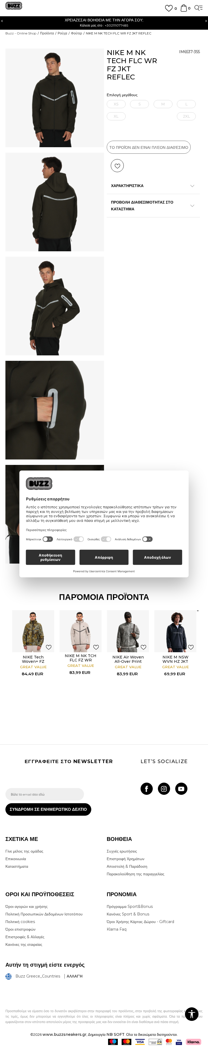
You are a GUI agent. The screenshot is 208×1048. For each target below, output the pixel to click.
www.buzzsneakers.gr (64, 1034)
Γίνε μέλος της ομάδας (24, 851)
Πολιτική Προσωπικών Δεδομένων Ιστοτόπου (44, 914)
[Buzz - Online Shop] (13, 8)
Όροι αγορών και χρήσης (26, 906)
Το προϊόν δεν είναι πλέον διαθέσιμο (148, 147)
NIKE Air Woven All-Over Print (128, 659)
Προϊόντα (47, 33)
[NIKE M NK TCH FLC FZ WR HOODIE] (81, 631)
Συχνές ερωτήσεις (122, 851)
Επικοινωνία (15, 858)
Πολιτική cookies (20, 921)
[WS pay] (155, 1042)
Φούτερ (76, 33)
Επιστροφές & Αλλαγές (24, 936)
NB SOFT (115, 1034)
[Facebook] (147, 789)
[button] (117, 165)
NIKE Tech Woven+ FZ (33, 659)
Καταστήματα (16, 866)
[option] (33, 664)
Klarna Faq (116, 929)
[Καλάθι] (184, 10)
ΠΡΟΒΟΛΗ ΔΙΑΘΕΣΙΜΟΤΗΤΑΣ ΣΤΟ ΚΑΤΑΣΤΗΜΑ (142, 205)
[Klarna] (193, 1042)
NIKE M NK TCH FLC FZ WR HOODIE (80, 660)
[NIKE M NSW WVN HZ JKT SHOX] (175, 631)
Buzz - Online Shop (20, 33)
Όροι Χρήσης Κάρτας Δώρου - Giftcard (140, 921)
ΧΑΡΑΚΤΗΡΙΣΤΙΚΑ (127, 185)
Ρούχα (62, 33)
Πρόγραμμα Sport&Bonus (130, 906)
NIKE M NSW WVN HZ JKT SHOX (175, 661)
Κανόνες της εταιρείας (23, 944)
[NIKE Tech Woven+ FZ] (33, 631)
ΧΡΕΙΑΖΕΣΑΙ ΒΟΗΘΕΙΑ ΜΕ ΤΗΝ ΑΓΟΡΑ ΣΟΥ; (86, 20)
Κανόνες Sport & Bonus (128, 914)
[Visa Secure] (179, 1042)
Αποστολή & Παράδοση (127, 866)
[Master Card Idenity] (169, 1042)
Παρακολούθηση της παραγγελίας (135, 874)
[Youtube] (181, 789)
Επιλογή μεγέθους (122, 95)
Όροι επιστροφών (20, 929)
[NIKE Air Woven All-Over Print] (128, 631)
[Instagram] (164, 789)
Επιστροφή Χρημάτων (125, 858)
